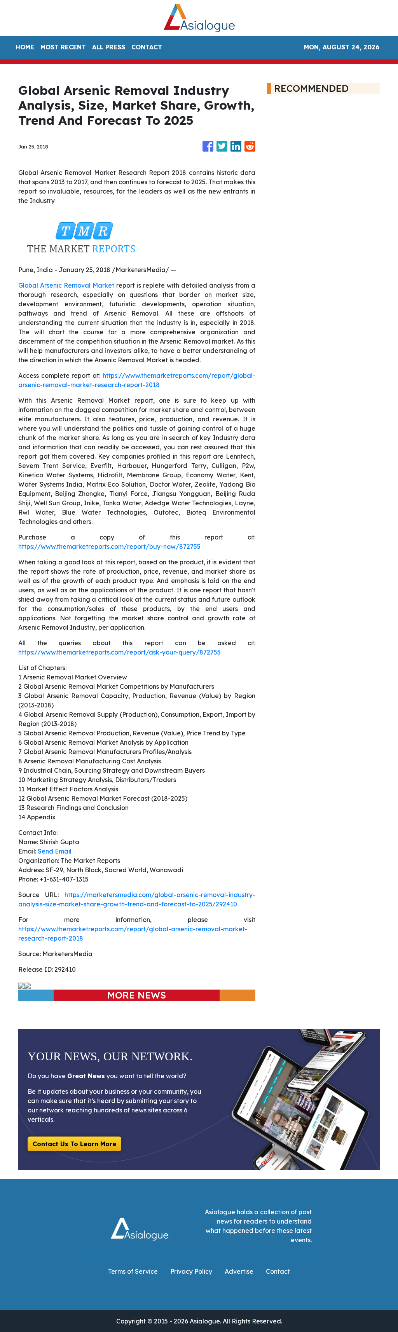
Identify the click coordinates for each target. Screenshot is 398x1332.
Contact (278, 1271)
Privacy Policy (191, 1271)
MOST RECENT (63, 47)
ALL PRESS (108, 47)
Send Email (55, 851)
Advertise (239, 1271)
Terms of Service (133, 1271)
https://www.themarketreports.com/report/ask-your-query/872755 (119, 652)
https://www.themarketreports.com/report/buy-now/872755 (109, 546)
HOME (25, 47)
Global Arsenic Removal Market (66, 285)
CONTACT (146, 47)
